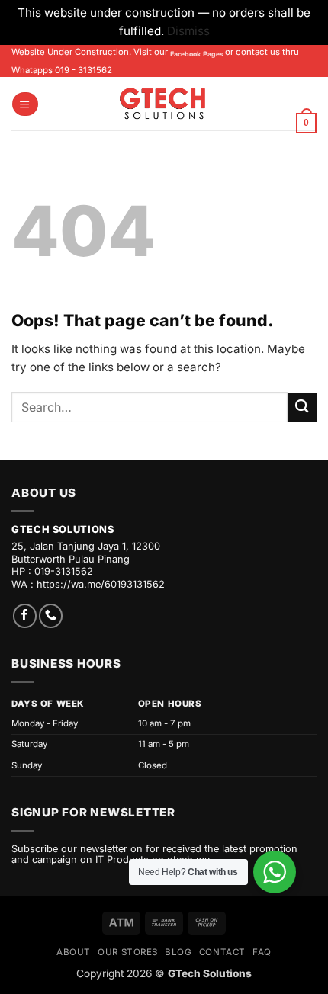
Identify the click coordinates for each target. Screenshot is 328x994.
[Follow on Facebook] (25, 615)
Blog (178, 952)
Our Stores (128, 952)
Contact (222, 952)
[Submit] (302, 407)
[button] (24, 104)
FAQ (262, 952)
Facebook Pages (196, 54)
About (73, 952)
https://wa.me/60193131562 (101, 584)
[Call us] (51, 615)
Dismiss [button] (188, 31)
